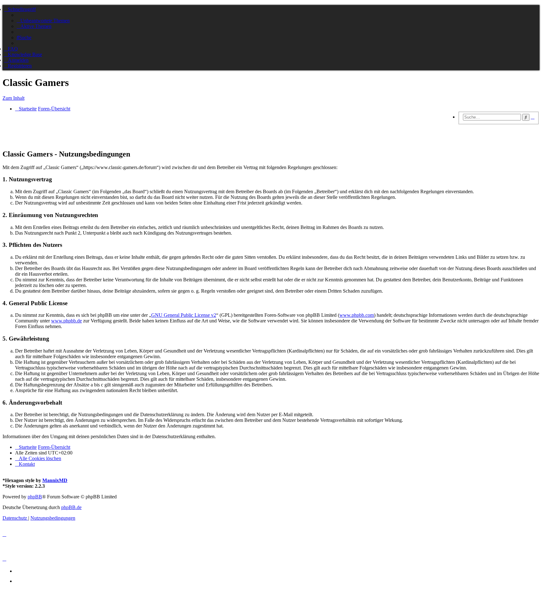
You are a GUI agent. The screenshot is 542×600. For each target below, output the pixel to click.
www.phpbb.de (66, 320)
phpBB (35, 496)
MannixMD (54, 480)
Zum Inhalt (13, 98)
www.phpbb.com (356, 315)
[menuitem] (43, 20)
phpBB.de (71, 507)
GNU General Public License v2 (183, 315)
